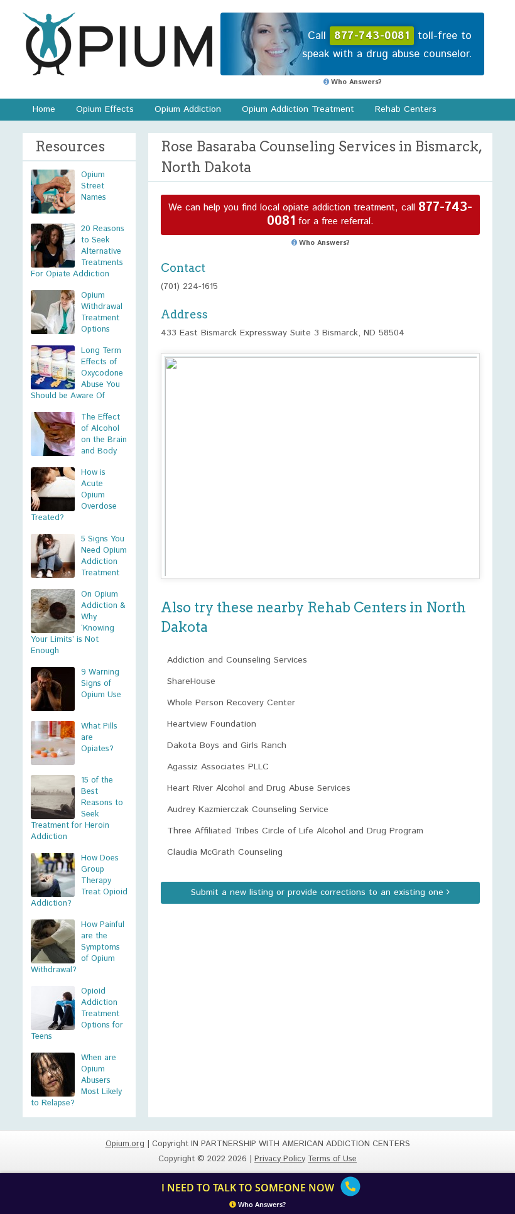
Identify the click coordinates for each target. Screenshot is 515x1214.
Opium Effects (105, 109)
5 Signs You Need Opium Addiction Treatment (104, 556)
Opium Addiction (187, 109)
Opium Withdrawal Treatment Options (101, 312)
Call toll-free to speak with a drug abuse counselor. (387, 45)
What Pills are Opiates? (99, 737)
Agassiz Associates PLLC (218, 767)
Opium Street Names (93, 186)
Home (44, 109)
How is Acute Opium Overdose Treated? (74, 495)
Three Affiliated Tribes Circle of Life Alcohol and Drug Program (295, 831)
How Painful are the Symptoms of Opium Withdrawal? (77, 947)
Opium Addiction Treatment (298, 109)
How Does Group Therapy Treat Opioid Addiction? (79, 880)
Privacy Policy (279, 1159)
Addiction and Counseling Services (237, 660)
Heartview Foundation (211, 724)
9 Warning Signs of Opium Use (101, 683)
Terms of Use (332, 1159)
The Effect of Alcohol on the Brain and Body (104, 434)
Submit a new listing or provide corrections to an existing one (319, 892)
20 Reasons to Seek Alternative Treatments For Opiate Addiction (77, 251)
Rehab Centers (405, 109)
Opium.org (117, 44)
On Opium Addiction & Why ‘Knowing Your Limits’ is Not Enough (78, 622)
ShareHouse (191, 681)
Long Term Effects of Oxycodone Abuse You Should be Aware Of (77, 373)
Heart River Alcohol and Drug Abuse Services (258, 788)
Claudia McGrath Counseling (225, 852)
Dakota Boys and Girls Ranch (226, 745)
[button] (320, 454)
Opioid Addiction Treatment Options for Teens (77, 1014)
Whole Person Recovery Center (231, 702)
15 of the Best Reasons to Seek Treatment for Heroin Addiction (77, 808)
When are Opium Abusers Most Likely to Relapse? (76, 1080)
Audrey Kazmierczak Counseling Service (247, 809)
